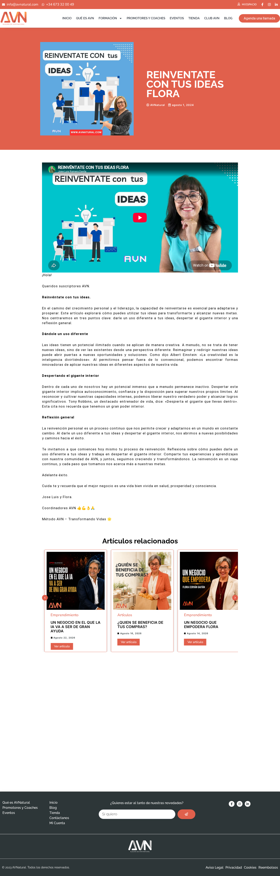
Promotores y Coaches (146, 18)
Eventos (177, 18)
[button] (45, 598)
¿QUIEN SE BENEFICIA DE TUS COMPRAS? (138, 624)
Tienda (194, 18)
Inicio (67, 18)
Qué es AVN (85, 18)
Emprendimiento (62, 614)
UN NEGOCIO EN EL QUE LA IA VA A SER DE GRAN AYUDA (73, 626)
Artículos (122, 614)
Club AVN (212, 18)
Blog (228, 18)
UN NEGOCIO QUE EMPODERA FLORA (199, 624)
